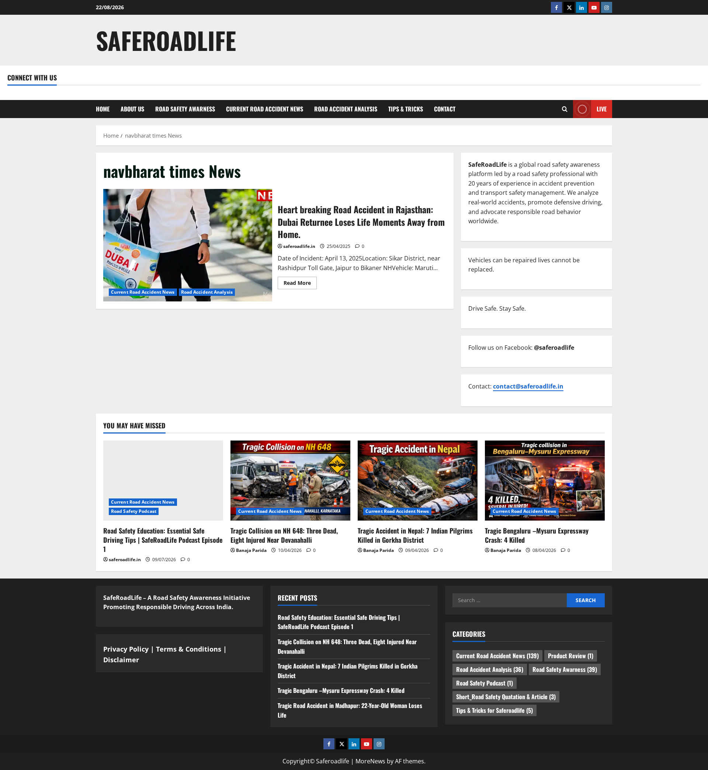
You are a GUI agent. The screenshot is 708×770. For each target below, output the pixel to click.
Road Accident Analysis (345, 108)
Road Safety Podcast (133, 511)
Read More (300, 284)
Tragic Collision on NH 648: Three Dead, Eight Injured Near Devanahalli (284, 535)
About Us (132, 108)
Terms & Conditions (188, 649)
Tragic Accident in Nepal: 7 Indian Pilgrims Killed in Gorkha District (415, 535)
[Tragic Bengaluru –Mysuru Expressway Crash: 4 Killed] (545, 481)
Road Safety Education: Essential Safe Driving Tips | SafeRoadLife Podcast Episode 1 (162, 540)
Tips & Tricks (405, 108)
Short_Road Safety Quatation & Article (506, 696)
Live (602, 108)
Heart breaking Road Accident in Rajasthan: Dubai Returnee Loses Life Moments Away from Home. (187, 245)
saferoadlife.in (299, 246)
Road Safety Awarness (185, 108)
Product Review (570, 655)
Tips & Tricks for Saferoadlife (494, 710)
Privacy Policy (126, 649)
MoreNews (370, 761)
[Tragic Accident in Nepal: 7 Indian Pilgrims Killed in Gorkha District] (418, 481)
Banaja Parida (251, 550)
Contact (444, 108)
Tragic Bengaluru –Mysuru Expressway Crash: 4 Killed (537, 535)
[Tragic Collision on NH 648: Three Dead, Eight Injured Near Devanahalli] (290, 481)
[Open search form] (565, 109)
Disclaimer (121, 659)
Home (103, 108)
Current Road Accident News (264, 108)
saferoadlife (166, 40)
